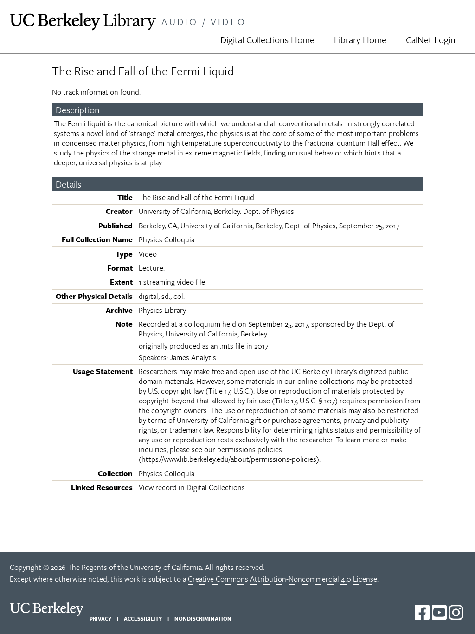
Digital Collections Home (267, 39)
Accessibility (143, 618)
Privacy (100, 618)
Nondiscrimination (202, 618)
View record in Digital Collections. (192, 487)
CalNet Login (431, 39)
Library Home (360, 39)
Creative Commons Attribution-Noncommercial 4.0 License (282, 578)
